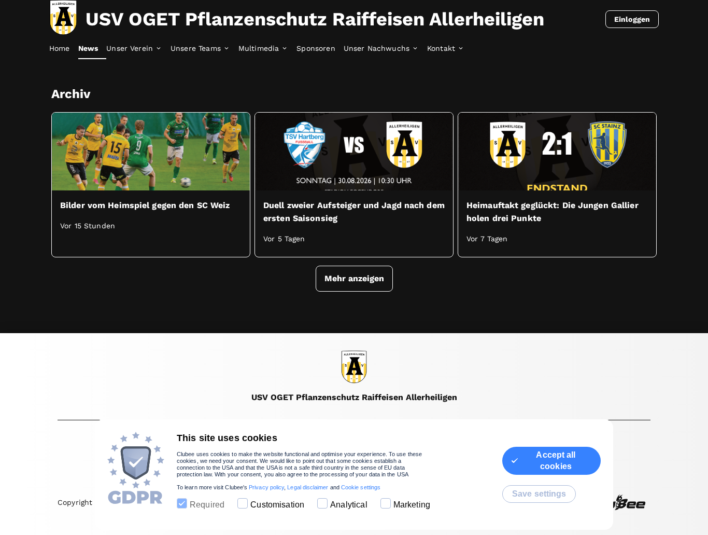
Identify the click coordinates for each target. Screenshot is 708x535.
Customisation (277, 504)
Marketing (411, 504)
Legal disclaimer (307, 487)
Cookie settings (360, 487)
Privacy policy (266, 487)
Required (207, 504)
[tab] (63, 48)
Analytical (348, 504)
